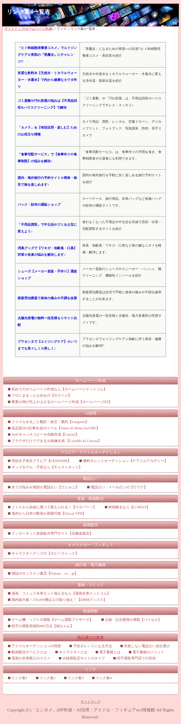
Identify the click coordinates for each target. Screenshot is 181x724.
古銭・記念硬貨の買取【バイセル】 (133, 620)
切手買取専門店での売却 (136, 658)
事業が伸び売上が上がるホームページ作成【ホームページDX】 (62, 402)
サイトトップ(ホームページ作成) (28, 29)
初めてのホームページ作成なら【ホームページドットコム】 (59, 389)
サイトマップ (90, 702)
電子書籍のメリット (148, 652)
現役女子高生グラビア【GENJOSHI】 (41, 461)
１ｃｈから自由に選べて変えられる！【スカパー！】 (54, 507)
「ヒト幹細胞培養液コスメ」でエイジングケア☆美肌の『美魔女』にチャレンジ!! (47, 54)
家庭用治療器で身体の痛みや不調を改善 (47, 298)
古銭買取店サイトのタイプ (83, 658)
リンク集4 (104, 678)
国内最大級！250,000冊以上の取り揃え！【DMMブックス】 (59, 600)
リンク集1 (20, 678)
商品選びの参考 (90, 637)
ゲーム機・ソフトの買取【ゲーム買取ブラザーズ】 (52, 620)
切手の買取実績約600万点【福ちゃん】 (43, 626)
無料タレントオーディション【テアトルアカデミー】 (125, 461)
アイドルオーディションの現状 (36, 646)
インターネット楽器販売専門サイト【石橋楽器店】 (52, 533)
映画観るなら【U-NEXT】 (129, 507)
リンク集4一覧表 (28, 11)
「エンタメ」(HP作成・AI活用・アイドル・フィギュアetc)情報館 (93, 710)
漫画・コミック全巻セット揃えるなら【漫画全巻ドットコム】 (61, 593)
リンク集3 (76, 678)
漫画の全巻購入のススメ (31, 658)
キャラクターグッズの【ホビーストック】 (45, 553)
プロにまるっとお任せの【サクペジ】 (42, 395)
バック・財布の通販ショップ (39, 204)
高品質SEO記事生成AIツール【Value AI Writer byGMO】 (56, 428)
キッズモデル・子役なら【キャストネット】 (47, 467)
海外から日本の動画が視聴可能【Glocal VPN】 (49, 513)
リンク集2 (48, 678)
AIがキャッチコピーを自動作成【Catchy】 (45, 434)
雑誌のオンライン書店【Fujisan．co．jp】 (45, 573)
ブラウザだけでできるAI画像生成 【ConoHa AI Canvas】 (56, 441)
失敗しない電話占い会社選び (147, 646)
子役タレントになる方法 (92, 646)
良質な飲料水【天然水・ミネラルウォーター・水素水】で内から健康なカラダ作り (47, 79)
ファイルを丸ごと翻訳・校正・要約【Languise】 (50, 422)
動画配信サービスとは (29, 652)
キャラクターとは (73, 652)
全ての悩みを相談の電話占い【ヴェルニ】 (45, 487)
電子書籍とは (109, 652)
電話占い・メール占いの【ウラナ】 (119, 487)
